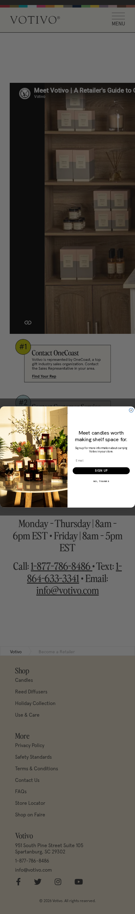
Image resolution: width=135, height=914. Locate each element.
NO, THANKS (101, 481)
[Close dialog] (131, 410)
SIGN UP (101, 471)
